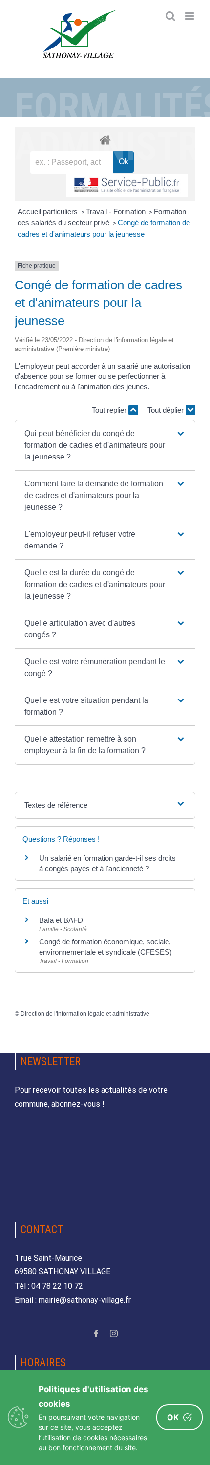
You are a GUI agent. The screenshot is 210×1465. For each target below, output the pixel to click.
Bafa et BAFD (61, 920)
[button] (105, 445)
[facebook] (96, 1333)
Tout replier (110, 410)
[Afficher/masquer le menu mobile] (190, 16)
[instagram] (114, 1333)
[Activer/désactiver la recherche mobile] (170, 16)
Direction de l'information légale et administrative (85, 1013)
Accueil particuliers (49, 211)
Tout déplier (166, 410)
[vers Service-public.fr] (127, 185)
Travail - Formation (116, 211)
